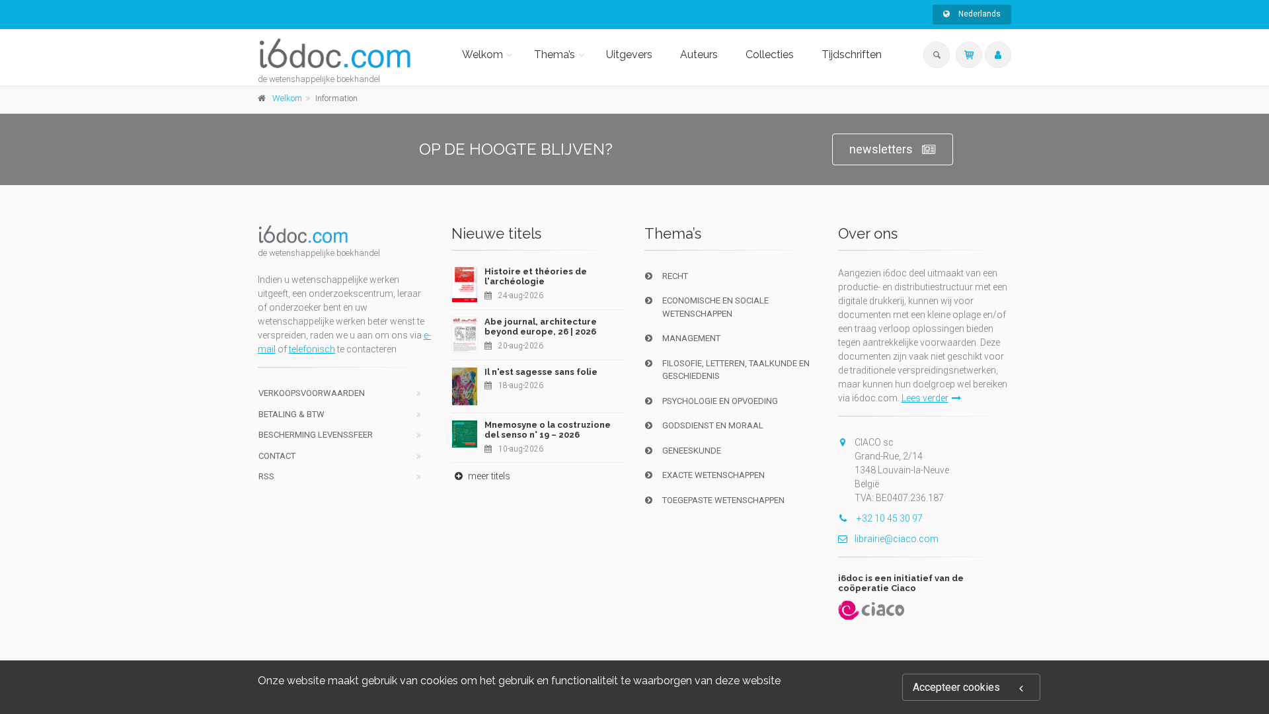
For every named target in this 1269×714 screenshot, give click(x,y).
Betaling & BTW (291, 414)
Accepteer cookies (956, 687)
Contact (276, 456)
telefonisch (312, 349)
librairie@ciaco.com (897, 539)
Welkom (482, 54)
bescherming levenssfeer (315, 435)
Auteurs (699, 54)
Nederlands (978, 14)
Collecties (770, 54)
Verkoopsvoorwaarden (311, 393)
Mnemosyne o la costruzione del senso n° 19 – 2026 (547, 430)
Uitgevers (629, 54)
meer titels (488, 476)
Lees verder (925, 398)
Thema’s (554, 54)
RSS (266, 476)
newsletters (881, 149)
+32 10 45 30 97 (889, 518)
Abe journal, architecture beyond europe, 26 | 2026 (540, 327)
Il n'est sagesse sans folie (540, 372)
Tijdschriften (852, 54)
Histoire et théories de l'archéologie (535, 276)
